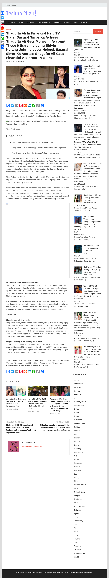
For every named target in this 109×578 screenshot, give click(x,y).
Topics (76, 535)
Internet (77, 467)
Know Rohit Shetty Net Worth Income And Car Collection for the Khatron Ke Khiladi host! (37, 403)
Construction (79, 405)
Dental (76, 413)
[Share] (2, 47)
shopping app (79, 506)
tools (76, 532)
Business (30, 22)
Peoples (77, 496)
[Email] (2, 22)
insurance (78, 463)
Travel (76, 542)
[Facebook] (2, 13)
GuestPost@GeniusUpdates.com (81, 572)
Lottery (76, 477)
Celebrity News (80, 402)
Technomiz (56, 572)
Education (78, 420)
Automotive (78, 384)
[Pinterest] (2, 26)
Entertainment (44, 22)
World (84, 22)
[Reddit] (2, 30)
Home (21, 22)
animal (76, 380)
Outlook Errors (79, 492)
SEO (76, 503)
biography (78, 391)
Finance (77, 431)
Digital (76, 416)
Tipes (76, 524)
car (75, 398)
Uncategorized (79, 553)
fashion (77, 427)
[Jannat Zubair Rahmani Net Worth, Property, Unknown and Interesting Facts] (16, 392)
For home (77, 438)
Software (77, 510)
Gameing (77, 449)
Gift (75, 456)
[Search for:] (88, 31)
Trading (77, 539)
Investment (78, 470)
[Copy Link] (2, 43)
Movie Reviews (80, 485)
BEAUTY (77, 387)
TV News (8, 29)
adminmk (21, 61)
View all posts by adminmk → (33, 447)
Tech (75, 22)
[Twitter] (2, 17)
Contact (11, 22)
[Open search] (101, 22)
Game (76, 445)
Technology (78, 521)
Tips (75, 528)
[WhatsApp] (2, 39)
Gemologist (78, 452)
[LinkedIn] (2, 34)
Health (57, 22)
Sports (67, 22)
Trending (77, 546)
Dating (76, 409)
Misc (76, 481)
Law (75, 474)
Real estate (78, 499)
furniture (77, 441)
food (75, 434)
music (76, 488)
